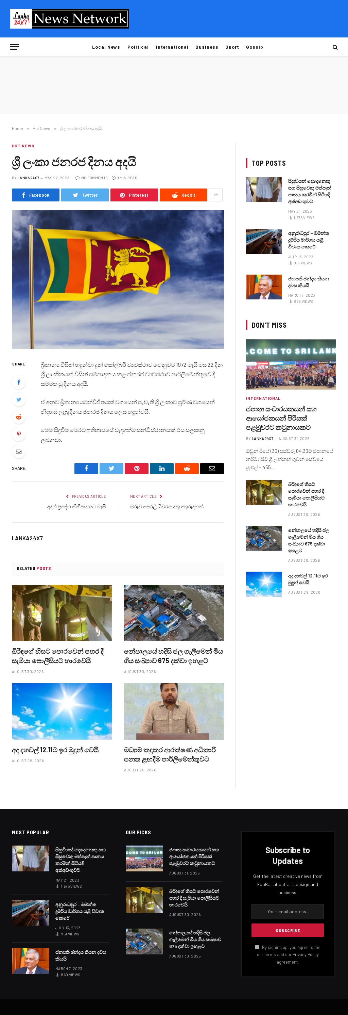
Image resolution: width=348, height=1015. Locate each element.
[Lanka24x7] (69, 18)
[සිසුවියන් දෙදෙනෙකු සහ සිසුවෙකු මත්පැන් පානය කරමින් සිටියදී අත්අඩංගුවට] (264, 189)
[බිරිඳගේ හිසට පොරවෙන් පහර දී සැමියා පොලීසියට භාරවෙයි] (62, 613)
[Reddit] (18, 417)
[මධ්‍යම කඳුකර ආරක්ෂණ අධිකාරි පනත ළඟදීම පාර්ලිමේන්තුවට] (174, 711)
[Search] (334, 46)
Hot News (23, 146)
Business (207, 47)
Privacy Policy (306, 954)
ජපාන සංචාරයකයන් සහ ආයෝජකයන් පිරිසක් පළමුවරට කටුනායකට (281, 418)
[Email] (18, 451)
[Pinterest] (18, 434)
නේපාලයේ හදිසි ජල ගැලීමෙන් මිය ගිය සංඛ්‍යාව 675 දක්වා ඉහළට (173, 655)
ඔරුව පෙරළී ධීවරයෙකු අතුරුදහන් (167, 506)
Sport (232, 47)
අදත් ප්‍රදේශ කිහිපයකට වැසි (76, 506)
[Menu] (14, 46)
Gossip (254, 47)
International (172, 47)
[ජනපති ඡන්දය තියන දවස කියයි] (264, 287)
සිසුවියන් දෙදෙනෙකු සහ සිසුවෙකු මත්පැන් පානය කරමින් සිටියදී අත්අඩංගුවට (309, 191)
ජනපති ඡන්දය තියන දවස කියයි (308, 282)
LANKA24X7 (28, 178)
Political (138, 47)
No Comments (94, 178)
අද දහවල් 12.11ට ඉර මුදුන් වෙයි (55, 750)
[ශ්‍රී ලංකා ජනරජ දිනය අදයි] (118, 279)
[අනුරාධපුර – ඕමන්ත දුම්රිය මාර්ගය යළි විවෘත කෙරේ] (264, 241)
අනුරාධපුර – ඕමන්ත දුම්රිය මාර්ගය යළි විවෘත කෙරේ (308, 239)
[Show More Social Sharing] (216, 195)
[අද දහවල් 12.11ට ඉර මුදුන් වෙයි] (62, 711)
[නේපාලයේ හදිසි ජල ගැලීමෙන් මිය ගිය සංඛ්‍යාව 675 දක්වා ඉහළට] (174, 613)
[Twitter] (18, 399)
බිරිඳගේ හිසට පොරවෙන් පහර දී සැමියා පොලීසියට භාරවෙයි (58, 655)
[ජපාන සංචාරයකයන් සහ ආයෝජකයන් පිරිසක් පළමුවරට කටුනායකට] (291, 364)
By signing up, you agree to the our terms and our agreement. (288, 955)
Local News (106, 47)
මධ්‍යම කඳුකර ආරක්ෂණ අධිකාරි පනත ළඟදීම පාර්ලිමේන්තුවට (170, 754)
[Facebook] (18, 382)
